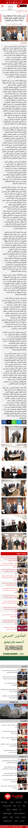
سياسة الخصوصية (8, 821)
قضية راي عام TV (7, 806)
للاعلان (16, 821)
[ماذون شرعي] (14, 646)
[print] (23, 422)
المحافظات (14, 810)
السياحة (23, 817)
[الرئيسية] (7, 3)
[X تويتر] (12, 3)
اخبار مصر (18, 12)
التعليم (11, 817)
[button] (3, 712)
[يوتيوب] (14, 3)
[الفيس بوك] (9, 3)
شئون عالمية (4, 802)
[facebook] (4, 422)
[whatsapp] (14, 422)
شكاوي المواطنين (7, 813)
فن (19, 806)
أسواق (8, 810)
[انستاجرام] (16, 3)
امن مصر (17, 817)
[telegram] (19, 422)
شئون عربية (18, 802)
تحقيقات (11, 802)
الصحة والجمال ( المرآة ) (19, 813)
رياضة (14, 806)
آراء (20, 810)
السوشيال (5, 817)
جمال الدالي (23, 43)
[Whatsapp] (18, 3)
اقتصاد (25, 802)
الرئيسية (23, 12)
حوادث (23, 806)
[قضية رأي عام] (22, 6)
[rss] (21, 3)
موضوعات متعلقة (21, 553)
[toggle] (2, 6)
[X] (9, 422)
